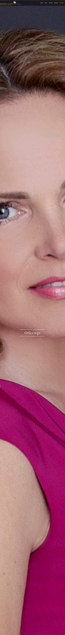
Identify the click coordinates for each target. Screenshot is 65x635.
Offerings (61, 2)
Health (56, 2)
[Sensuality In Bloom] (11, 4)
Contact (51, 2)
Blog (46, 2)
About (41, 2)
